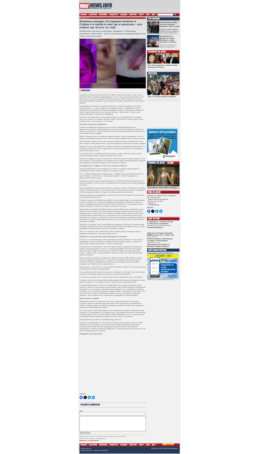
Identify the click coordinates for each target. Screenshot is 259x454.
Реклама (171, 448)
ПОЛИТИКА (103, 15)
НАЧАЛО (84, 15)
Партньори (163, 448)
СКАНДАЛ (123, 15)
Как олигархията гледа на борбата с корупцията (162, 187)
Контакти (155, 448)
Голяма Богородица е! (155, 227)
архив (170, 163)
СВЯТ (148, 15)
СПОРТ (141, 15)
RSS (176, 448)
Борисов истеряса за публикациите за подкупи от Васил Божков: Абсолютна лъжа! (160, 240)
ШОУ (153, 15)
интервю (152, 73)
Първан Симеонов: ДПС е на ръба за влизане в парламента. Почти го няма (169, 24)
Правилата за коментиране (89, 440)
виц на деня (154, 192)
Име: (81, 411)
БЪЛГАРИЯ (93, 15)
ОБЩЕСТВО (113, 15)
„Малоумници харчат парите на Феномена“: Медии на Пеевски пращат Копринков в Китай (158, 246)
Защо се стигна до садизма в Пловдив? (162, 96)
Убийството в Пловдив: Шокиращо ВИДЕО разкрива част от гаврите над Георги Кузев (160, 235)
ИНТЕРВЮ (133, 15)
